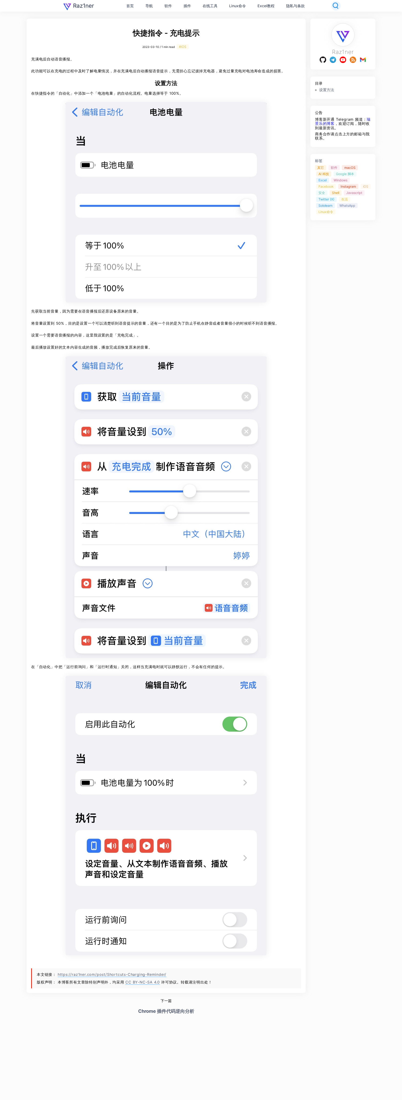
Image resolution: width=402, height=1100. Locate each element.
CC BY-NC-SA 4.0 (142, 982)
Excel (322, 180)
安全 (321, 193)
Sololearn (325, 205)
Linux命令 (237, 5)
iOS (365, 187)
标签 (318, 160)
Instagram (348, 187)
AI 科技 (323, 174)
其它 (320, 168)
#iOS (182, 47)
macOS (349, 168)
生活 (344, 199)
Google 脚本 (345, 174)
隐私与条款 (295, 5)
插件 (187, 5)
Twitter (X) (326, 199)
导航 (149, 5)
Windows (340, 180)
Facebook (326, 187)
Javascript (354, 193)
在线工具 (210, 5)
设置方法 (326, 89)
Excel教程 (266, 5)
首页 (130, 5)
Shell (335, 193)
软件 (168, 5)
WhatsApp (347, 205)
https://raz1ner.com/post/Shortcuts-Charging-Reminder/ (112, 974)
